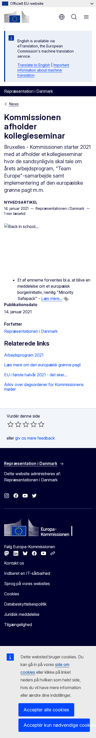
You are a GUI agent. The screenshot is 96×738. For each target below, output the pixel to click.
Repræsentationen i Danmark (31, 331)
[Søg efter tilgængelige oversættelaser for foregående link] (66, 299)
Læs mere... (51, 298)
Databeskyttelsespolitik (25, 604)
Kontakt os (14, 563)
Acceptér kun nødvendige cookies (57, 725)
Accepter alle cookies (46, 709)
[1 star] (10, 424)
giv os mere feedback (35, 438)
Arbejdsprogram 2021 (24, 355)
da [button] (61, 17)
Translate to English (33, 65)
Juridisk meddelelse (21, 614)
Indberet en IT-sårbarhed (27, 573)
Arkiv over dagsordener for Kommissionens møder (44, 387)
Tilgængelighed (18, 624)
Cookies (11, 593)
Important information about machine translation (43, 70)
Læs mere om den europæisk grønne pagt (42, 364)
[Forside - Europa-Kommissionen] (16, 16)
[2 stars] (14, 424)
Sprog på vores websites (27, 583)
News (14, 104)
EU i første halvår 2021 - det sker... (35, 374)
